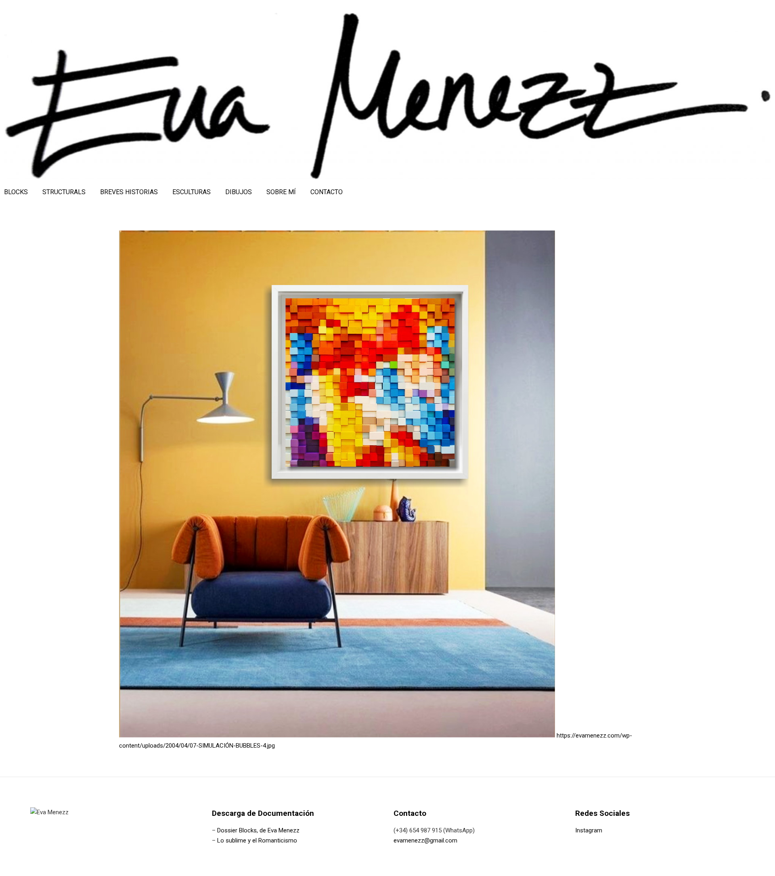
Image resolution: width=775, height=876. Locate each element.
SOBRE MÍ (281, 192)
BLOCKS (16, 192)
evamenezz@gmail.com (425, 840)
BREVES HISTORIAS (129, 192)
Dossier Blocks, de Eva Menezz (258, 830)
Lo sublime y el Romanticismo (257, 840)
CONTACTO (326, 192)
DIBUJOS (238, 192)
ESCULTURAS (191, 192)
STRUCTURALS (64, 192)
